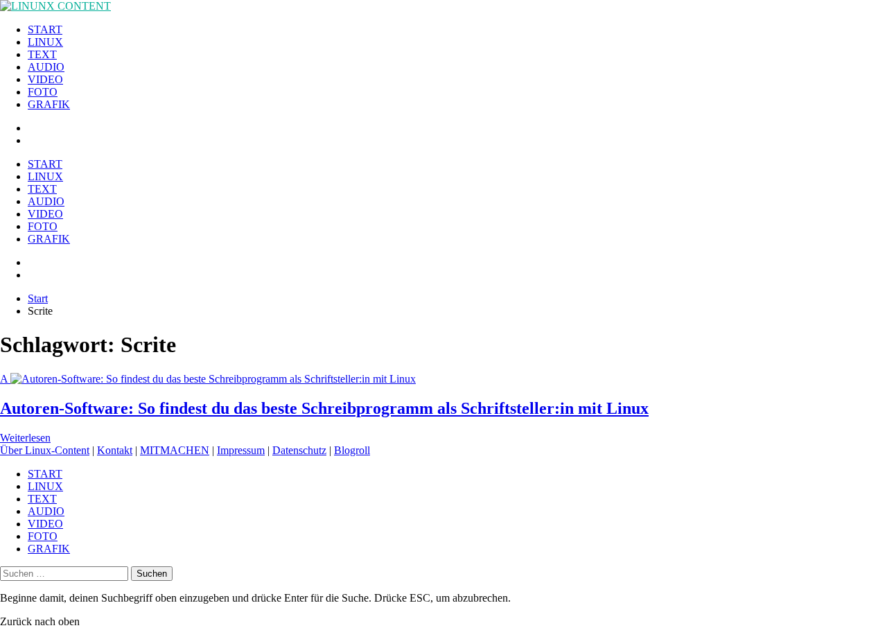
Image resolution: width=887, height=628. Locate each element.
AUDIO (46, 67)
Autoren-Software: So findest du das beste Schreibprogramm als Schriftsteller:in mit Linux (324, 408)
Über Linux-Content (44, 450)
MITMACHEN (174, 450)
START (45, 29)
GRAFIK (49, 104)
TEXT (42, 54)
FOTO (43, 92)
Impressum (241, 450)
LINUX (45, 42)
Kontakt (114, 450)
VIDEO (45, 79)
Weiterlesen (25, 438)
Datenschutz (299, 450)
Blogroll (352, 450)
